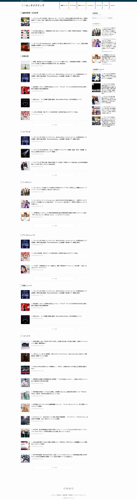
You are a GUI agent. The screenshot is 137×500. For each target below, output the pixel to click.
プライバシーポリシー (79, 495)
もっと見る (54, 124)
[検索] (73, 488)
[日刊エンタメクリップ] (33, 5)
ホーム (53, 495)
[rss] (70, 488)
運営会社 (59, 495)
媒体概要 (65, 495)
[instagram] (67, 488)
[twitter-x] (64, 488)
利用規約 (71, 495)
